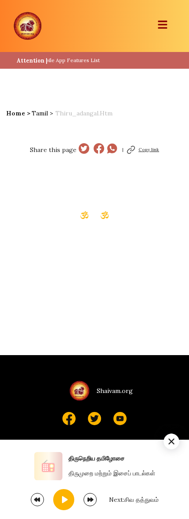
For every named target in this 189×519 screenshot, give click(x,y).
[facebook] (98, 149)
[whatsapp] (112, 149)
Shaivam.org (115, 391)
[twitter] (83, 149)
